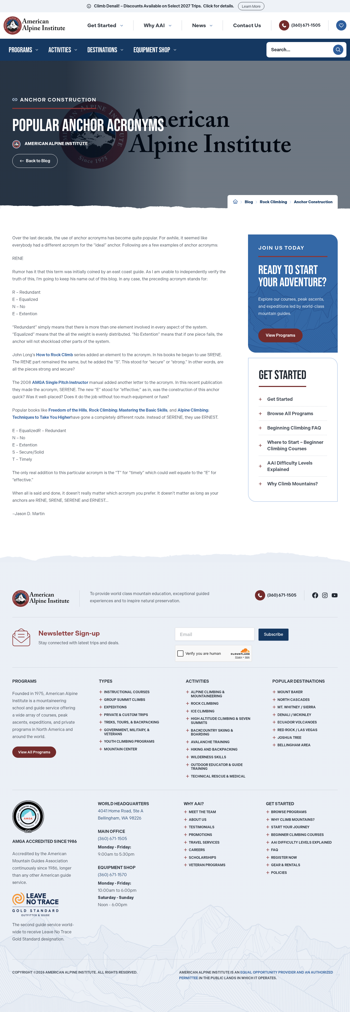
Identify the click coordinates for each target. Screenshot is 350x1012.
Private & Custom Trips (126, 715)
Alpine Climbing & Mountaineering (208, 694)
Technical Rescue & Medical (218, 776)
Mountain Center (120, 749)
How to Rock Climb (54, 354)
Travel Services (204, 842)
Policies (279, 873)
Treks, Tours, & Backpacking (131, 722)
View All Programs (34, 752)
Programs (20, 50)
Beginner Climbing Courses (297, 835)
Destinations (102, 50)
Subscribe (273, 634)
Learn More (251, 6)
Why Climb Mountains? (293, 820)
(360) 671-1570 (112, 874)
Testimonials (201, 827)
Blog (249, 202)
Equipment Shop (151, 50)
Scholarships (202, 858)
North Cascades (293, 700)
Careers (197, 850)
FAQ (274, 850)
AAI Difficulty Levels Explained (301, 842)
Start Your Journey (290, 827)
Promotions (200, 835)
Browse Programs (289, 812)
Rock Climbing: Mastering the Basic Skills (128, 410)
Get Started (101, 25)
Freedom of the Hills (67, 410)
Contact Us (247, 25)
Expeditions (115, 707)
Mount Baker (290, 692)
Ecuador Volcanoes (297, 722)
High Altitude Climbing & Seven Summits (220, 721)
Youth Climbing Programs (129, 741)
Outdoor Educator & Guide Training (217, 767)
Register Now (284, 858)
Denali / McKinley (294, 715)
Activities (59, 50)
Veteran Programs (207, 865)
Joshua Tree (289, 738)
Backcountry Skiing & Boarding (212, 733)
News (199, 25)
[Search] (338, 50)
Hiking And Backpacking (214, 749)
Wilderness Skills (208, 757)
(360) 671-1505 (306, 25)
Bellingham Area (294, 745)
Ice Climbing (202, 711)
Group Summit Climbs (124, 700)
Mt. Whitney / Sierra (296, 707)
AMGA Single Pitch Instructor (60, 382)
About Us (198, 820)
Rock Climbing (273, 202)
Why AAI (154, 25)
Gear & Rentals (285, 865)
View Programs (280, 335)
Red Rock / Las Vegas (297, 730)
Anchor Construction (313, 202)
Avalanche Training (210, 742)
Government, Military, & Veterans (127, 732)
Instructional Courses (127, 692)
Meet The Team (202, 812)
